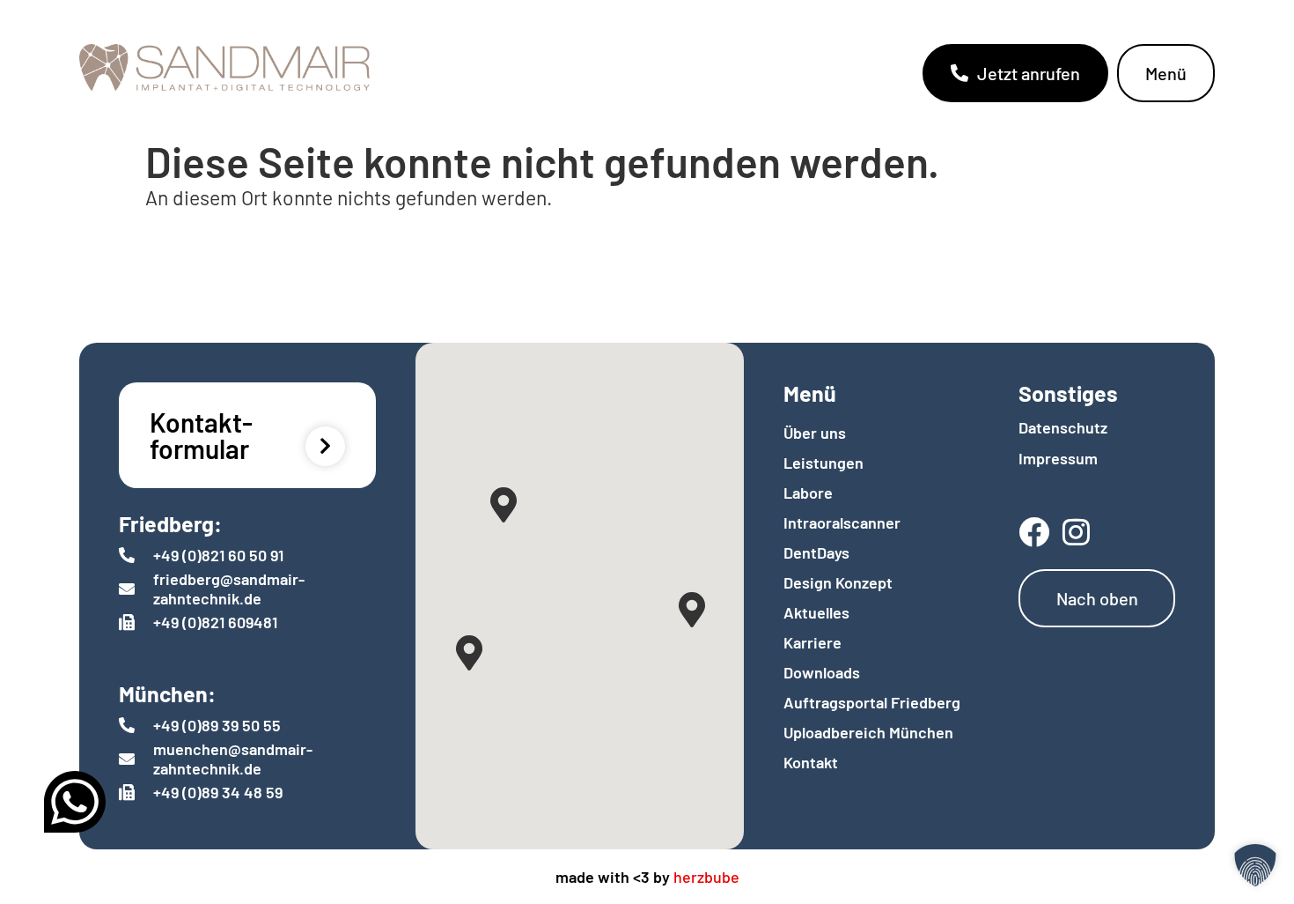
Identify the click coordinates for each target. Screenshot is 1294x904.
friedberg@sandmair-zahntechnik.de (229, 588)
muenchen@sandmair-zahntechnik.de (232, 758)
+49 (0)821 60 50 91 (218, 555)
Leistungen (823, 462)
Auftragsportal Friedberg (871, 702)
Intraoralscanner (842, 522)
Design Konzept (838, 582)
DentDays (816, 552)
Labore (808, 492)
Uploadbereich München (868, 732)
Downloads (821, 672)
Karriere (812, 642)
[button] (1255, 865)
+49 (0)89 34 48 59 (218, 792)
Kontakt (810, 762)
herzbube (706, 876)
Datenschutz (1062, 427)
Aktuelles (816, 612)
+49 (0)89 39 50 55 (217, 725)
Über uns (814, 432)
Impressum (1058, 458)
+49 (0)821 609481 (215, 622)
